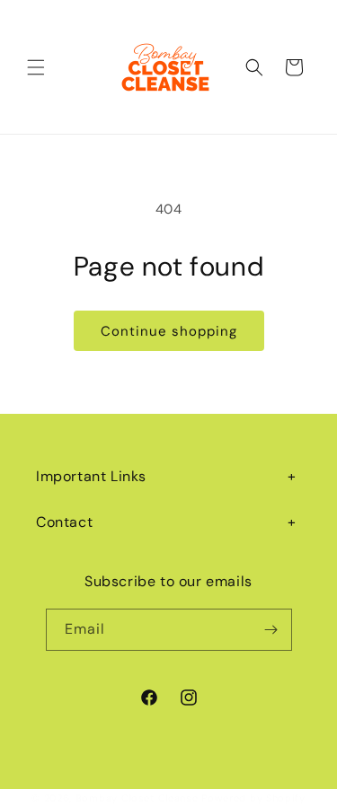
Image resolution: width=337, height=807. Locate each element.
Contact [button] (64, 522)
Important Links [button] (91, 476)
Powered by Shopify (253, 798)
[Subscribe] (271, 630)
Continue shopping (169, 331)
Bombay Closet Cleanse (137, 798)
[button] (36, 67)
